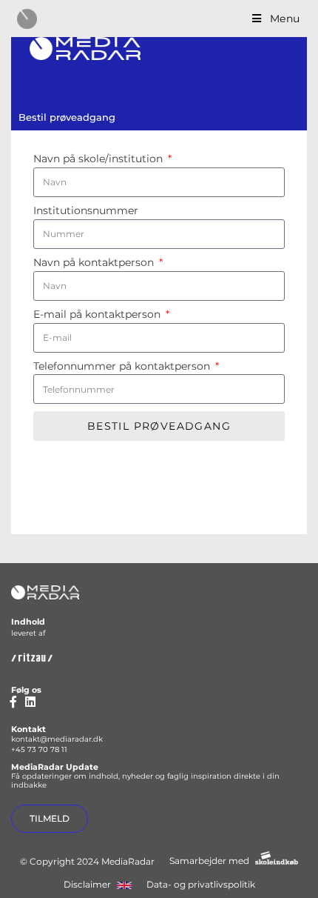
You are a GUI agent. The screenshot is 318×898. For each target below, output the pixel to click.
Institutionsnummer (85, 210)
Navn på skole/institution (99, 159)
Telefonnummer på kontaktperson (123, 366)
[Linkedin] (30, 702)
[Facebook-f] (13, 702)
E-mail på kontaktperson (98, 314)
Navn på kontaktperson (95, 262)
